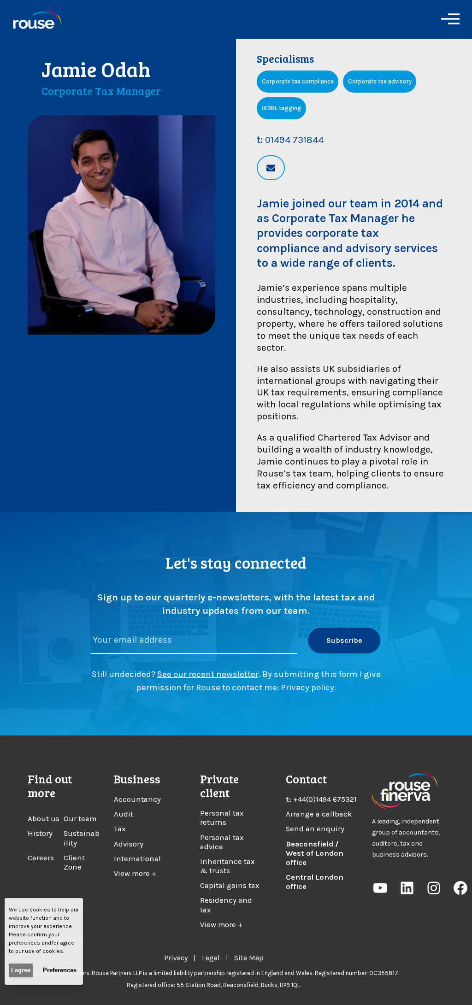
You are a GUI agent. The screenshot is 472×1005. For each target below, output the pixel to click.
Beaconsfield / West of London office (314, 853)
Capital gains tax (230, 885)
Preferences (60, 970)
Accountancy (137, 799)
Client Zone (74, 862)
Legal (211, 958)
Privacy (176, 958)
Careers (41, 857)
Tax (120, 828)
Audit (123, 814)
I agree (20, 970)
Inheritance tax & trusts (227, 866)
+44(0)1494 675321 (325, 799)
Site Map (249, 958)
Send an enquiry (315, 828)
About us (43, 818)
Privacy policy (307, 687)
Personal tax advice (222, 842)
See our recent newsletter (208, 674)
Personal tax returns (222, 818)
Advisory (128, 844)
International (137, 858)
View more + (135, 873)
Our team (80, 818)
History (40, 833)
